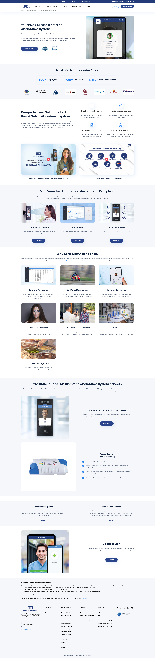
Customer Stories (77, 6)
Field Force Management (77, 290)
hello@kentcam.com (118, 1)
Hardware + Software (66, 634)
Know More (106, 423)
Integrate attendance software (61, 261)
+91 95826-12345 (129, 1)
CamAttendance (85, 1)
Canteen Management (38, 363)
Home (63, 1)
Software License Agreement (87, 615)
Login (115, 6)
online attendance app (38, 121)
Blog (99, 615)
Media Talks (101, 612)
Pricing (65, 6)
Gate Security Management (77, 328)
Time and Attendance (38, 290)
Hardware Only (64, 639)
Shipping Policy (83, 618)
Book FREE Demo (127, 6)
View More (39, 240)
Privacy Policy (83, 610)
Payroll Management (66, 618)
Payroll (116, 328)
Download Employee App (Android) (106, 621)
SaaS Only (63, 637)
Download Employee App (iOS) (105, 623)
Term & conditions (84, 612)
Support (89, 6)
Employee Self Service (116, 290)
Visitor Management (39, 328)
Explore (43, 520)
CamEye (73, 1)
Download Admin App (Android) (105, 626)
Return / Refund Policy (85, 621)
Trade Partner (101, 618)
